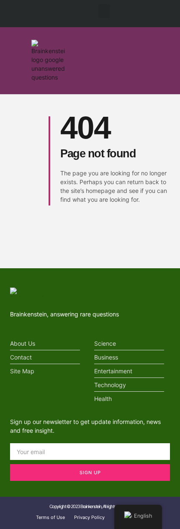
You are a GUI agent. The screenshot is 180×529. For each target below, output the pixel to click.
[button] (104, 11)
